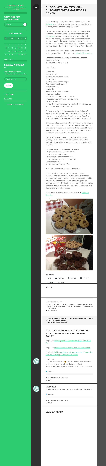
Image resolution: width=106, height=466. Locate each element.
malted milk (87, 304)
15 (22, 48)
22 (22, 51)
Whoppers (50, 36)
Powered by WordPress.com (15, 104)
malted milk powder (82, 53)
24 (6, 55)
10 (6, 48)
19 (12, 51)
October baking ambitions (80, 318)
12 (12, 48)
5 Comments (52, 310)
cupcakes (78, 304)
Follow (8, 85)
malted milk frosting (75, 306)
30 (25, 55)
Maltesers (50, 24)
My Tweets (8, 99)
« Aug (6, 59)
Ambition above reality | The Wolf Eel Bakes (72, 348)
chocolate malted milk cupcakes (61, 304)
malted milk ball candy (57, 306)
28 (19, 55)
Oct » (11, 59)
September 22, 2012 (55, 302)
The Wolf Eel (15, 5)
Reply (50, 380)
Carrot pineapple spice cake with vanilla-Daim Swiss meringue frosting (57, 320)
